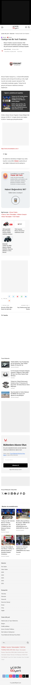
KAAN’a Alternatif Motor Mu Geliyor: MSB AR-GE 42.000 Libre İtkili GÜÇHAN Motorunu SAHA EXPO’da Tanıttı (23, 524)
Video (3, 647)
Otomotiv (5, 37)
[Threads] (27, 676)
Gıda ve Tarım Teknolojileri (9, 214)
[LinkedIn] (17, 676)
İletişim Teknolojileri (17, 657)
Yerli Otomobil (4, 657)
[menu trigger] (2, 27)
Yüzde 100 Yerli (7, 49)
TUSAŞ (3, 650)
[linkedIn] (25, 296)
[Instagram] (13, 676)
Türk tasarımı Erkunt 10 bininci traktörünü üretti (19, 230)
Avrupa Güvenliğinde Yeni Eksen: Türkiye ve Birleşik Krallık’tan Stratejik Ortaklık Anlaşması (7, 550)
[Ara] (29, 27)
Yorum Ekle (19, 51)
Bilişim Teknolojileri (21, 650)
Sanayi (10, 37)
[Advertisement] (15, 12)
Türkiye (2, 659)
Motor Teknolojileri (7, 216)
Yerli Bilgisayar (18, 654)
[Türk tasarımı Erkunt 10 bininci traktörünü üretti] (20, 224)
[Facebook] (9, 296)
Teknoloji (12, 377)
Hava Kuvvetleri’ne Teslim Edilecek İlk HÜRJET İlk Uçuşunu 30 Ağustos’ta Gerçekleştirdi (20, 393)
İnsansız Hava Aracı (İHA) (7, 652)
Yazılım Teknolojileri (12, 647)
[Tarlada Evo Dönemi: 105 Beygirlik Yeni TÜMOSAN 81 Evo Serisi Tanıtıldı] (23, 540)
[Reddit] (9, 300)
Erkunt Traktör (13, 212)
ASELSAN (9, 650)
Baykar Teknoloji (11, 654)
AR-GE (11, 657)
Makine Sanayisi (22, 214)
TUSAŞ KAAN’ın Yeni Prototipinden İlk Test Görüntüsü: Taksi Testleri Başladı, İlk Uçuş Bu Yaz (20, 363)
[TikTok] (23, 676)
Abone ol (15, 465)
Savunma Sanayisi (15, 367)
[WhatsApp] (21, 296)
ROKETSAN (25, 654)
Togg (9, 657)
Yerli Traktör (16, 216)
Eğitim (15, 652)
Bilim (14, 650)
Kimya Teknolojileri (25, 657)
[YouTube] (20, 676)
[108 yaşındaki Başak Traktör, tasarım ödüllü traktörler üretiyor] (8, 224)
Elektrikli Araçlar (21, 652)
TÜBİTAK (22, 647)
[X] (13, 296)
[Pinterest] (17, 296)
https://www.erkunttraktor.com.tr (9, 148)
